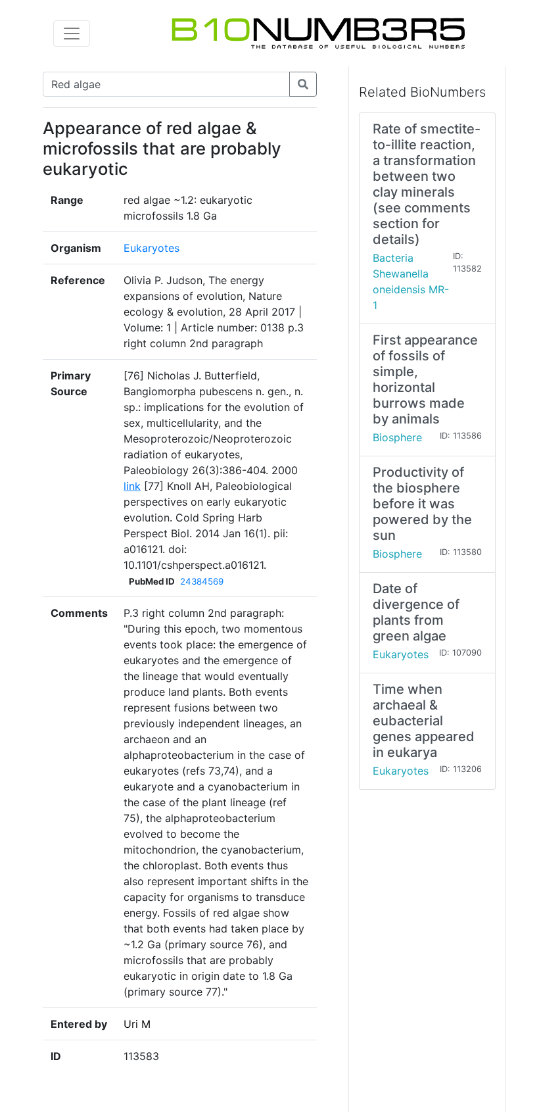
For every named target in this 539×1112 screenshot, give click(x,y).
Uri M (137, 1023)
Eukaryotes (151, 247)
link (132, 486)
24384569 (201, 581)
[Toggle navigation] (71, 33)
